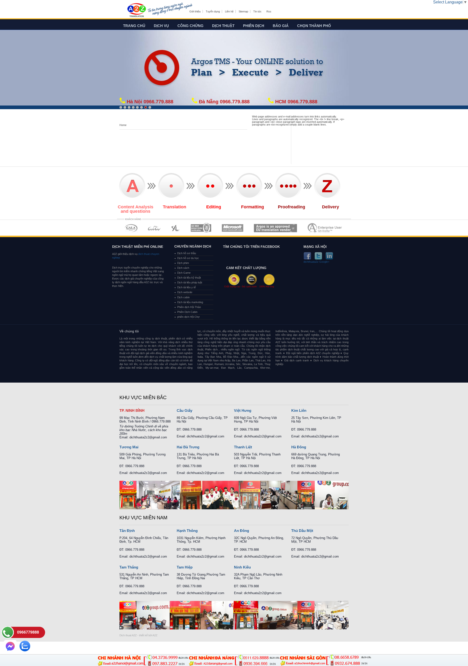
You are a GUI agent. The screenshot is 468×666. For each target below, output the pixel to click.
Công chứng (190, 26)
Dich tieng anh (136, 10)
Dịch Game (184, 272)
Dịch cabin (183, 297)
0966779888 (28, 632)
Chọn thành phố (314, 26)
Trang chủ (134, 26)
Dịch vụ (161, 26)
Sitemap (243, 11)
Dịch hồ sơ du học (188, 258)
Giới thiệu (195, 11)
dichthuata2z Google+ (316, 262)
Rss (268, 11)
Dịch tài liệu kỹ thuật (189, 277)
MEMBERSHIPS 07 (325, 227)
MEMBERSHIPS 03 (176, 227)
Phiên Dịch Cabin (187, 311)
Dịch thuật (223, 26)
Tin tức (257, 11)
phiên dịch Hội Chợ (188, 316)
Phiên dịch (253, 26)
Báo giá (281, 26)
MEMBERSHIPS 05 (232, 227)
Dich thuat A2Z (128, 635)
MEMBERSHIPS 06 (276, 227)
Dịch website (184, 292)
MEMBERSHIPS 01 (131, 227)
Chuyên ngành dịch (192, 246)
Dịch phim (183, 262)
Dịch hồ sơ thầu (186, 253)
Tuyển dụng (213, 11)
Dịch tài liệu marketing (190, 302)
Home (123, 125)
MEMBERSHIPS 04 (201, 227)
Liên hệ (229, 11)
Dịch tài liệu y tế (186, 287)
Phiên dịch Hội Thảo (189, 307)
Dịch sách (183, 267)
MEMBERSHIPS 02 (154, 227)
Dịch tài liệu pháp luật (189, 282)
